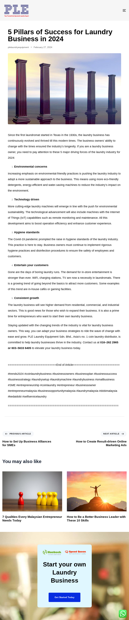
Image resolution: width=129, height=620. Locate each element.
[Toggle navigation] (105, 10)
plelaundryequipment (18, 47)
